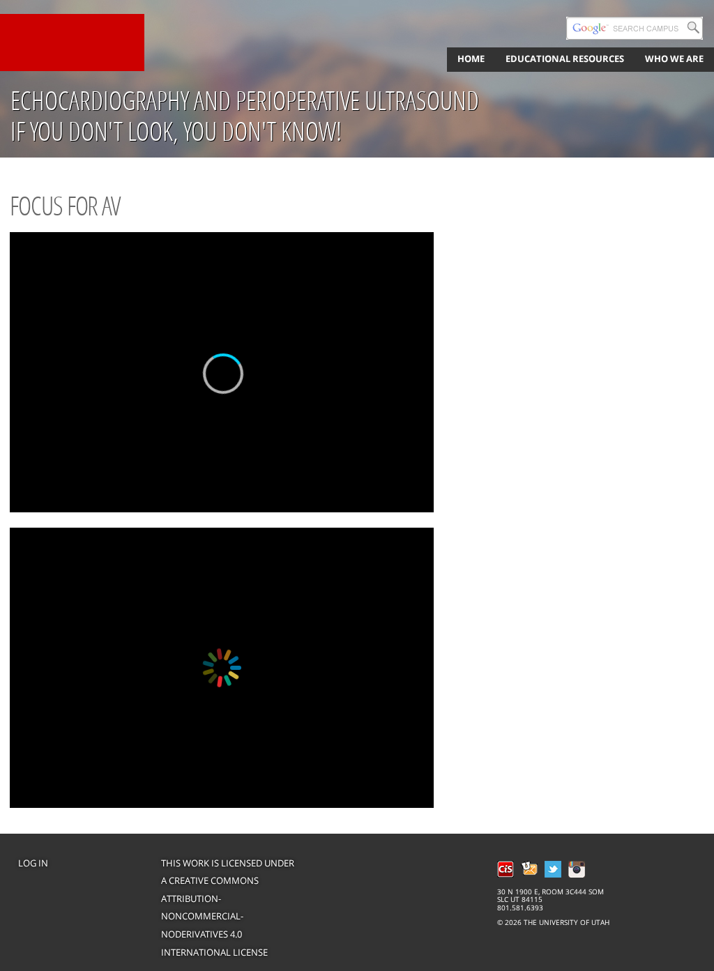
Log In (33, 863)
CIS (505, 869)
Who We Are (674, 58)
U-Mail (529, 869)
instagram (576, 869)
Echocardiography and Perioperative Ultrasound (244, 100)
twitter (553, 869)
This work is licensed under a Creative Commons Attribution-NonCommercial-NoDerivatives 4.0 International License (227, 907)
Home (471, 58)
